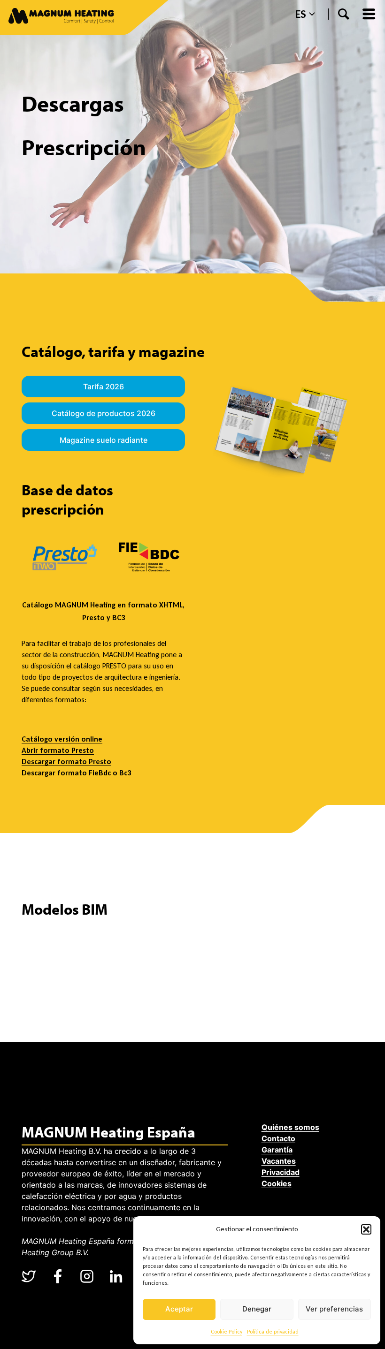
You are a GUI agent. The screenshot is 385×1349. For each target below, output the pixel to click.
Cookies (277, 1183)
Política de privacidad (273, 1331)
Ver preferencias (334, 1308)
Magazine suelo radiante (103, 440)
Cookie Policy (226, 1331)
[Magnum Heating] (61, 18)
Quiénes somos (290, 1127)
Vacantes (279, 1161)
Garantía (277, 1149)
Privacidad (281, 1172)
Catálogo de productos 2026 (103, 413)
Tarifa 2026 (103, 386)
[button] (366, 1229)
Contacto (278, 1138)
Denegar (256, 1308)
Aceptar (179, 1308)
